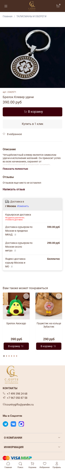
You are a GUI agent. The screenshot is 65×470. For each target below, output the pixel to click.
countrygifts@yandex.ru (19, 404)
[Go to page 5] (14, 356)
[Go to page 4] (11, 356)
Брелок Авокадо (16, 323)
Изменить (23, 206)
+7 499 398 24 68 (17, 393)
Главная (7, 16)
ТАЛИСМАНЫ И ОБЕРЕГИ (31, 16)
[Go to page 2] (6, 356)
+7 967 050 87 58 (17, 397)
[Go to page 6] (16, 356)
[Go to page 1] (4, 356)
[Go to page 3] (9, 356)
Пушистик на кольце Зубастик (49, 325)
